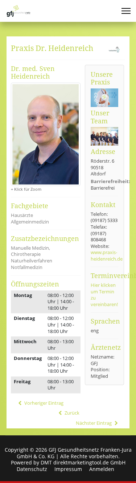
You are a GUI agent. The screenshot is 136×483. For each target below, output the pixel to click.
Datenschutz (32, 469)
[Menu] (126, 11)
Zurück (71, 413)
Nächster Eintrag (94, 423)
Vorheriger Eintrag (43, 403)
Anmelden (101, 469)
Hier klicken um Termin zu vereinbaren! (104, 295)
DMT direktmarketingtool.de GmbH (83, 462)
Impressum (68, 469)
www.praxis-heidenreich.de (107, 255)
